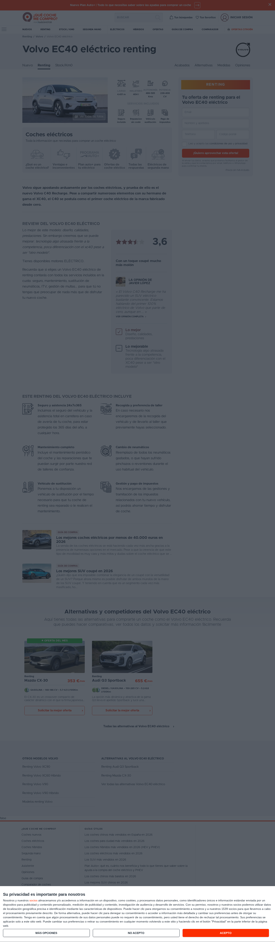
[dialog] (137, 914)
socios (33, 900)
